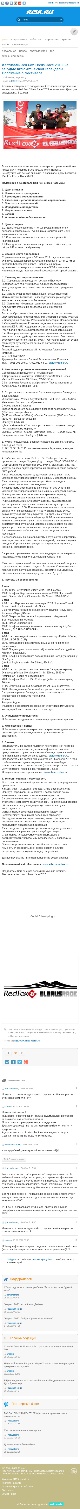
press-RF (15, 81)
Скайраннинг (8, 77)
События (35, 39)
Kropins (8, 1106)
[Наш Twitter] (11, 3)
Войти (51, 3)
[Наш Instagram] (15, 3)
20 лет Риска (9, 1494)
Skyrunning (21, 77)
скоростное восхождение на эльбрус (25, 1029)
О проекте (7, 1490)
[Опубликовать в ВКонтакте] (7, 1062)
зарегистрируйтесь (43, 1259)
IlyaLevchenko (11, 1088)
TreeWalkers (13, 1421)
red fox (11, 1036)
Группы (66, 39)
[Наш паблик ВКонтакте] (2, 3)
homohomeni (13, 1295)
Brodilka (10, 1354)
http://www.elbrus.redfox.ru (27, 1041)
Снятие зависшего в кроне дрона (22, 1430)
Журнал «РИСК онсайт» (15, 1479)
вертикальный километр (50, 1033)
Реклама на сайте (12, 1483)
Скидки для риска (13, 55)
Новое (23, 50)
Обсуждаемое (38, 50)
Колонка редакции (23, 1338)
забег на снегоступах (53, 1029)
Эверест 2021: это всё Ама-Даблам (23, 1304)
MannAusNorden (12, 1144)
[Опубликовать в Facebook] (13, 1062)
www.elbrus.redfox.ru (55, 772)
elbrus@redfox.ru (58, 362)
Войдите (12, 1259)
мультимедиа (20, 44)
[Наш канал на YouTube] (19, 3)
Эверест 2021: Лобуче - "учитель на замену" (28, 1318)
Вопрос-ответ (18, 39)
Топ (52, 50)
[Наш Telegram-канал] (24, 3)
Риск (5, 39)
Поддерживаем (21, 1279)
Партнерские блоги (25, 1403)
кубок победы (69, 1033)
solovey (8, 1240)
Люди (5, 44)
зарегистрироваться (69, 3)
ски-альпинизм (22, 1036)
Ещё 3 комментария (14, 1159)
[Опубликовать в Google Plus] (26, 1062)
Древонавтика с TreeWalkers (19, 1444)
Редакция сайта (14, 1309)
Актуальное (9, 50)
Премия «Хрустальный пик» (17, 1486)
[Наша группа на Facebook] (7, 3)
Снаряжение (51, 39)
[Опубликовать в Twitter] (19, 1062)
